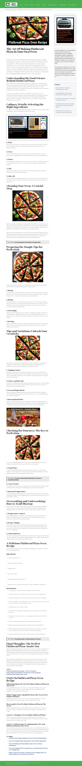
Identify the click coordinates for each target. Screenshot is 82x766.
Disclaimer (34, 762)
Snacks (44, 5)
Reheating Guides (52, 5)
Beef (21, 5)
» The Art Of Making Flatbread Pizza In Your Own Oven (38, 9)
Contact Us (39, 762)
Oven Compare (72, 5)
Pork (26, 5)
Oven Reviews (62, 5)
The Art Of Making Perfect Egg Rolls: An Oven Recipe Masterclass (27, 741)
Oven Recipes (19, 9)
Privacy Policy (8, 762)
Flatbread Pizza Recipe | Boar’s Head (16, 674)
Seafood (38, 5)
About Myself (15, 762)
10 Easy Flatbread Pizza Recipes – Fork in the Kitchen (21, 671)
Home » (14, 9)
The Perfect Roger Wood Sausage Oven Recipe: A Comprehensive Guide (65, 105)
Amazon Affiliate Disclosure (25, 762)
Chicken (31, 5)
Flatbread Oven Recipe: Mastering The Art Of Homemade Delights (27, 738)
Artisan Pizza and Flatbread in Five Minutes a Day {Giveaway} (23, 672)
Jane (16, 54)
